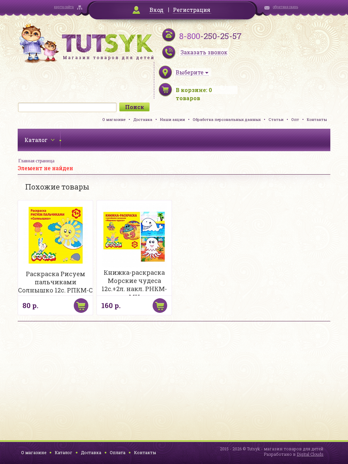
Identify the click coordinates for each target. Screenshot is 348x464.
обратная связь (285, 7)
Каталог (63, 452)
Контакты (317, 119)
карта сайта (64, 7)
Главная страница (36, 160)
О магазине (113, 119)
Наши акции (172, 119)
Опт (295, 119)
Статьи (275, 119)
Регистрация (191, 9)
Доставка (142, 119)
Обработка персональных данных (227, 119)
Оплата (117, 452)
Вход (156, 9)
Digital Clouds (310, 454)
